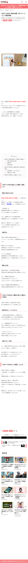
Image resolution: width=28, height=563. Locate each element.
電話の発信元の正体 (11, 161)
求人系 (10, 20)
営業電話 (5, 20)
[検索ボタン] (22, 2)
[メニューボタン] (26, 2)
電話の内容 (9, 164)
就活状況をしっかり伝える (13, 170)
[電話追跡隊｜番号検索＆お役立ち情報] (4, 2)
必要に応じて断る (11, 172)
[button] (14, 438)
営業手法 (9, 163)
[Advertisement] (14, 38)
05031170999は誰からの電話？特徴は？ (15, 159)
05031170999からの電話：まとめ (13, 175)
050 (16, 431)
